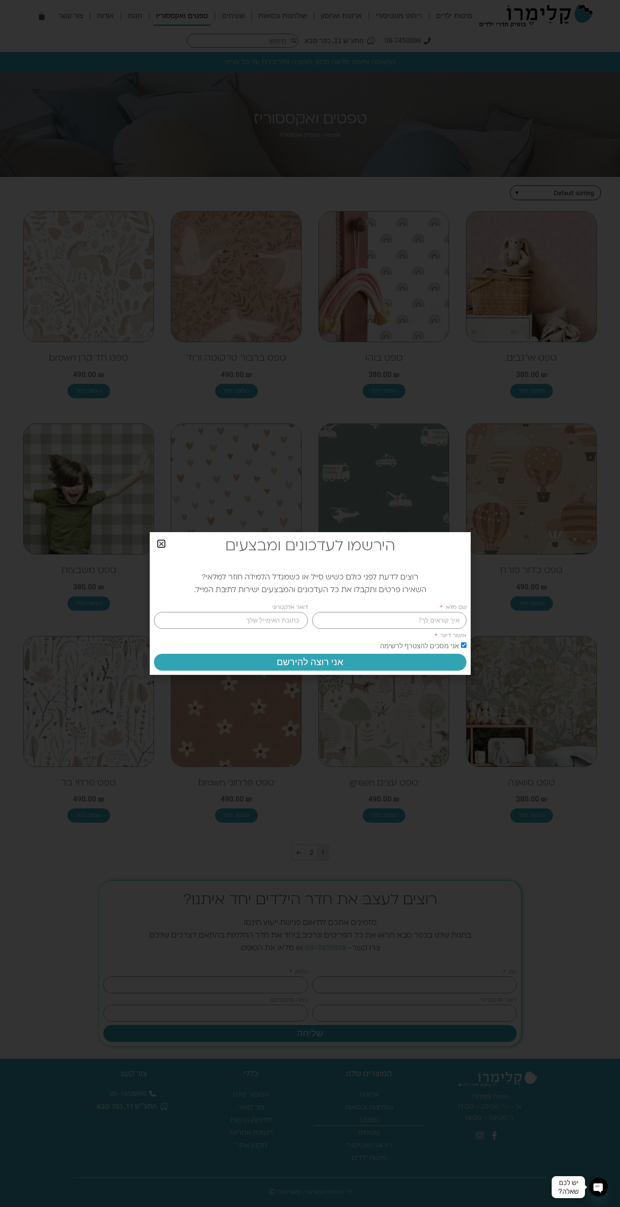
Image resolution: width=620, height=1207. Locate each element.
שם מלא (455, 607)
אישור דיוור (452, 635)
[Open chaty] (598, 1187)
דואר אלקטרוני (290, 607)
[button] (161, 544)
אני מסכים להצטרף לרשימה (419, 646)
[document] (310, 603)
